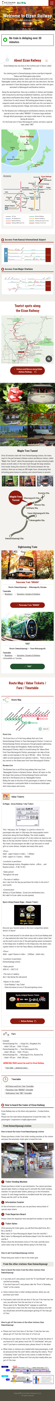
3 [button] (27, 28)
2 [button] (25, 28)
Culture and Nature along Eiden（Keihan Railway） (29, 370)
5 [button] (32, 28)
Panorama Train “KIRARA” (29, 605)
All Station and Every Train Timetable (19, 1086)
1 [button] (23, 28)
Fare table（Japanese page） (17, 1068)
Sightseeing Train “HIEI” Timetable (18, 1093)
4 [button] (30, 28)
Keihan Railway (27, 1021)
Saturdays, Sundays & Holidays (28, 594)
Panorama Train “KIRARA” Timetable (19, 1090)
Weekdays (8, 594)
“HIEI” (29, 666)
